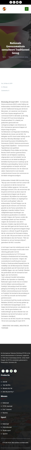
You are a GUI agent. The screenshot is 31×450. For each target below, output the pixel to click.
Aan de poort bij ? (8, 392)
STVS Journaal (7, 406)
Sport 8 (5, 434)
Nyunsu (5, 413)
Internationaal (7, 427)
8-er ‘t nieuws (7, 409)
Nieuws (5, 87)
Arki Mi (5, 382)
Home (4, 57)
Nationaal (6, 403)
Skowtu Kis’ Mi (7, 388)
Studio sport (7, 430)
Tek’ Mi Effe (6, 385)
